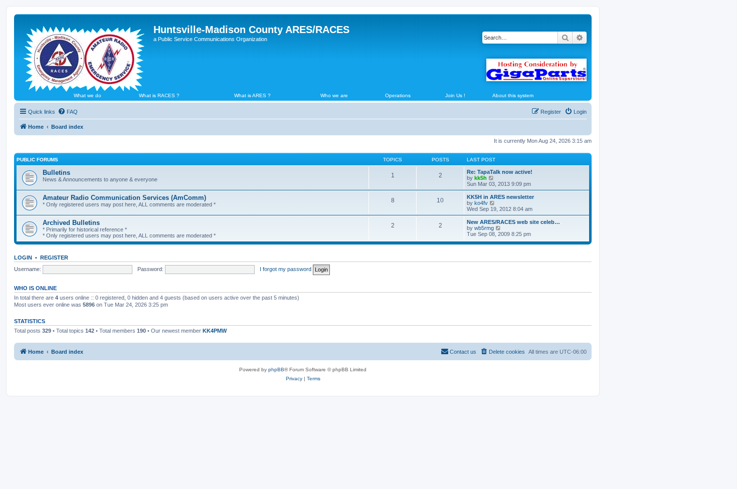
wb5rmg (484, 228)
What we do (87, 95)
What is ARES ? (252, 95)
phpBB (276, 369)
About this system (512, 95)
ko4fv (481, 203)
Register (54, 258)
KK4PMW (215, 331)
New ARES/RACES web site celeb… (513, 222)
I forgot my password (285, 269)
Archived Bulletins (71, 222)
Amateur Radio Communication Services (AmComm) (124, 197)
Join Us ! (455, 95)
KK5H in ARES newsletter (500, 197)
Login (23, 258)
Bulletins (56, 172)
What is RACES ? (159, 95)
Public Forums (37, 159)
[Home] (85, 55)
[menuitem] (68, 112)
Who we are (334, 95)
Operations (398, 95)
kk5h (480, 178)
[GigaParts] (536, 70)
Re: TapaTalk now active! (499, 172)
